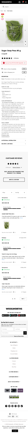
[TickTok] (22, 406)
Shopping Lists (14, 351)
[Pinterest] (12, 406)
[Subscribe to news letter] (25, 333)
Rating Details (16, 167)
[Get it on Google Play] (13, 315)
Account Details (14, 353)
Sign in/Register (14, 345)
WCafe (14, 364)
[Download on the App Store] (5, 315)
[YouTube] (19, 406)
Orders (14, 348)
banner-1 (14, 44)
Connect (14, 361)
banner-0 (13, 44)
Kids (5, 10)
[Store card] (7, 390)
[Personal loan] (20, 390)
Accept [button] (14, 430)
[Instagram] (15, 406)
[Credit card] (14, 390)
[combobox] (15, 7)
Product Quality (7, 207)
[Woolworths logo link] (7, 2)
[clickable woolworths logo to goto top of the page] (14, 309)
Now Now (14, 366)
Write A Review (14, 179)
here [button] (23, 427)
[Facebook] (6, 406)
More (21, 218)
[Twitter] (9, 406)
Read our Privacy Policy (19, 336)
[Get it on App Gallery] (22, 315)
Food (2, 10)
